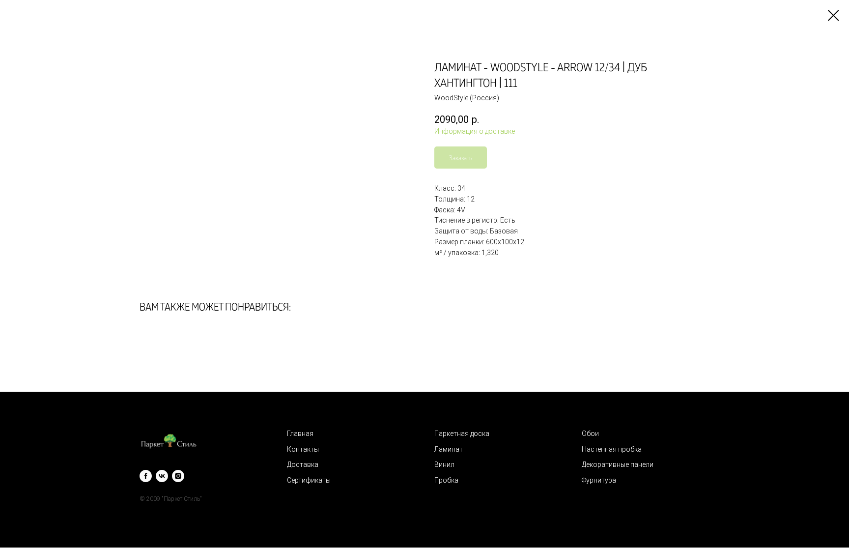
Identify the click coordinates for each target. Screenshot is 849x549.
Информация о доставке (474, 131)
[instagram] (178, 476)
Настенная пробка (612, 449)
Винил (444, 464)
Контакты (303, 449)
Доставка (302, 464)
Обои (590, 433)
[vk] (162, 476)
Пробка (446, 480)
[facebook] (146, 476)
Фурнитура (599, 480)
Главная (300, 433)
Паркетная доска (461, 433)
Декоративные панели (617, 464)
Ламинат (448, 449)
